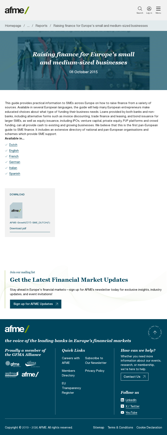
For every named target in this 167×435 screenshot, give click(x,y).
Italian (13, 168)
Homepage (13, 25)
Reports (41, 25)
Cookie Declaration (149, 427)
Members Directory (68, 373)
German (14, 162)
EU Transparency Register (71, 387)
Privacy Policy (94, 370)
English (14, 150)
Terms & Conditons (120, 427)
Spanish (14, 173)
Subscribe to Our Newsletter (96, 360)
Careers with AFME (71, 360)
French (14, 156)
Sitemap (98, 427)
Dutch (13, 144)
